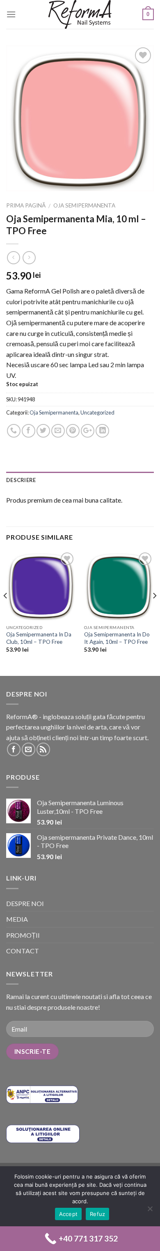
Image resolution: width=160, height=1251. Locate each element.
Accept (68, 1214)
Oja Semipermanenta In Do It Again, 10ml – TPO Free (117, 638)
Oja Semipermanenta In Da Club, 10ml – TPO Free (38, 638)
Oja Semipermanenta (84, 205)
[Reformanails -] (80, 14)
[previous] (6, 612)
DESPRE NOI (25, 903)
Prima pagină (26, 205)
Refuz (97, 1214)
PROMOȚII (23, 935)
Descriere (21, 480)
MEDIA (17, 919)
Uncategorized (97, 412)
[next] (154, 612)
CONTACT (22, 951)
